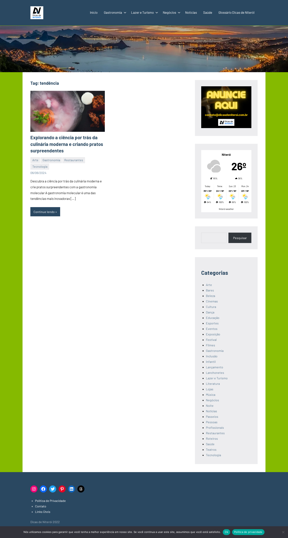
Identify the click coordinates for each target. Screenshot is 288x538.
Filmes (210, 345)
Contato (40, 506)
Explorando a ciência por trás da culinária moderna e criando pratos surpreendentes (66, 144)
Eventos (211, 328)
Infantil (211, 361)
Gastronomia (113, 12)
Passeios (212, 416)
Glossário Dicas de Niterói (236, 12)
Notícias (191, 12)
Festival (211, 339)
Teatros (211, 449)
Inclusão (211, 356)
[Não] (283, 532)
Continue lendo (44, 212)
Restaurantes (73, 160)
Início (94, 12)
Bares (210, 290)
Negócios (169, 12)
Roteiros (212, 438)
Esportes (212, 323)
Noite (210, 405)
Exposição (213, 334)
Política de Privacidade (50, 500)
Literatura (213, 383)
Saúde (207, 12)
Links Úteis (42, 511)
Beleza (210, 296)
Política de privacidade (248, 531)
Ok (226, 531)
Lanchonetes (215, 372)
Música (210, 394)
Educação (212, 318)
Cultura (211, 307)
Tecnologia (39, 166)
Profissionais (215, 427)
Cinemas (212, 301)
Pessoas (211, 422)
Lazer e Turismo (142, 12)
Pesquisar (240, 238)
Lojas (209, 389)
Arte (35, 160)
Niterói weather (226, 209)
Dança (210, 312)
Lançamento (214, 367)
